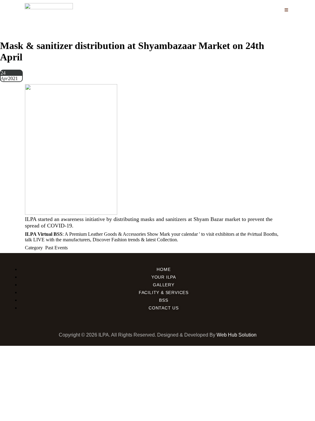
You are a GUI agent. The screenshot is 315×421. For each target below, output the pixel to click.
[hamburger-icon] (286, 10)
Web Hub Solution (237, 334)
